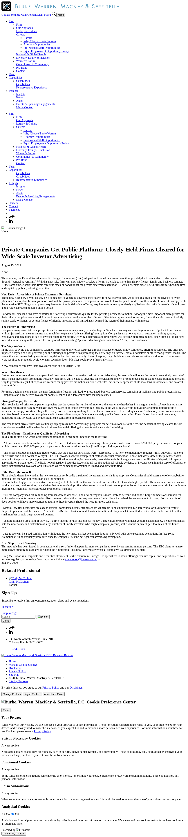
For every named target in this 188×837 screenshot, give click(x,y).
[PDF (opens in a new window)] (3, 240)
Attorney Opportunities (37, 44)
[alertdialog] (94, 767)
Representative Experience (31, 87)
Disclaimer (15, 668)
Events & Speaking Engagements (35, 104)
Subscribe (7, 606)
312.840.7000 (17, 648)
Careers (20, 34)
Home (12, 661)
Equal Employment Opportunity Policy (46, 51)
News (19, 97)
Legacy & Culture (26, 31)
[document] (94, 767)
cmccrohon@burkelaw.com (81, 559)
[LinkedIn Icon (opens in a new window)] (11, 221)
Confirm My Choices (14, 833)
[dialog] (94, 691)
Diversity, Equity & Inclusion (33, 57)
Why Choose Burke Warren (40, 41)
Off (17, 814)
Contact (20, 70)
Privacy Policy (17, 671)
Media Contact (24, 107)
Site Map (14, 674)
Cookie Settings (10, 14)
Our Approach (24, 27)
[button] (12, 217)
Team (12, 74)
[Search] (54, 14)
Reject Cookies (32, 694)
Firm (11, 21)
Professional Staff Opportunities (42, 47)
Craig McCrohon (19, 581)
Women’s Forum (25, 61)
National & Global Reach (31, 54)
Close (6, 620)
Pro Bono (21, 67)
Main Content (29, 14)
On (8, 814)
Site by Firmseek (18, 681)
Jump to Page (9, 613)
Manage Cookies (12, 694)
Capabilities (15, 77)
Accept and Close (53, 694)
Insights (13, 90)
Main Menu (44, 14)
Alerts (19, 100)
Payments (14, 209)
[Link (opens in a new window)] (37, 655)
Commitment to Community (32, 64)
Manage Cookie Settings (23, 664)
